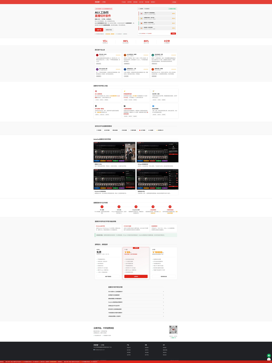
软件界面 (129, 2)
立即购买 (136, 276)
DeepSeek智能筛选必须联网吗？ (136, 302)
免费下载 (99, 30)
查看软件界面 (109, 29)
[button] (114, 152)
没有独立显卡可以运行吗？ (136, 305)
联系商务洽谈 (164, 276)
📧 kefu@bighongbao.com (99, 349)
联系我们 (153, 2)
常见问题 (147, 2)
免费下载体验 (108, 276)
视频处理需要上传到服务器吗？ (136, 298)
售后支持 (164, 354)
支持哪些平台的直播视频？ (136, 295)
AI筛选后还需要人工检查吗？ (136, 316)
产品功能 (124, 2)
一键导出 (173, 33)
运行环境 (128, 354)
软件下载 (146, 354)
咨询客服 (174, 2)
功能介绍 (128, 347)
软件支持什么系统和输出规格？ (136, 309)
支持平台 (146, 350)
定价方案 (141, 2)
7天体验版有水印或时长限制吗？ (136, 312)
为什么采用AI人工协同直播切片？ (136, 291)
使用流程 (135, 2)
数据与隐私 (165, 350)
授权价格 (164, 352)
